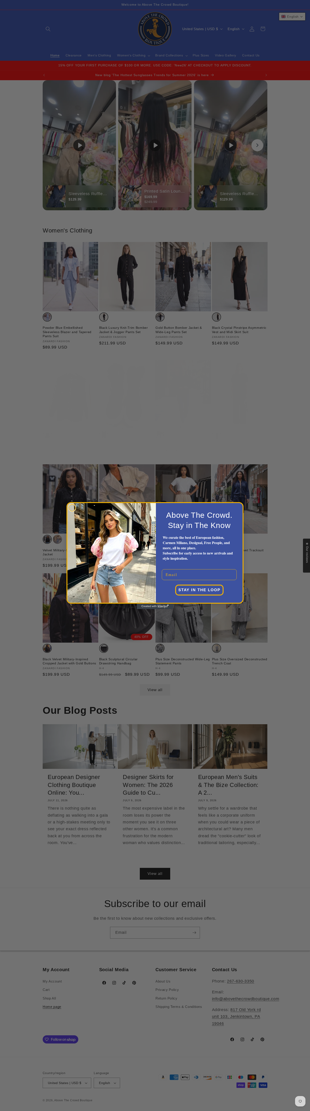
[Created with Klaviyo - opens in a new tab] (155, 606)
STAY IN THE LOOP (199, 590)
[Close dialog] (72, 507)
